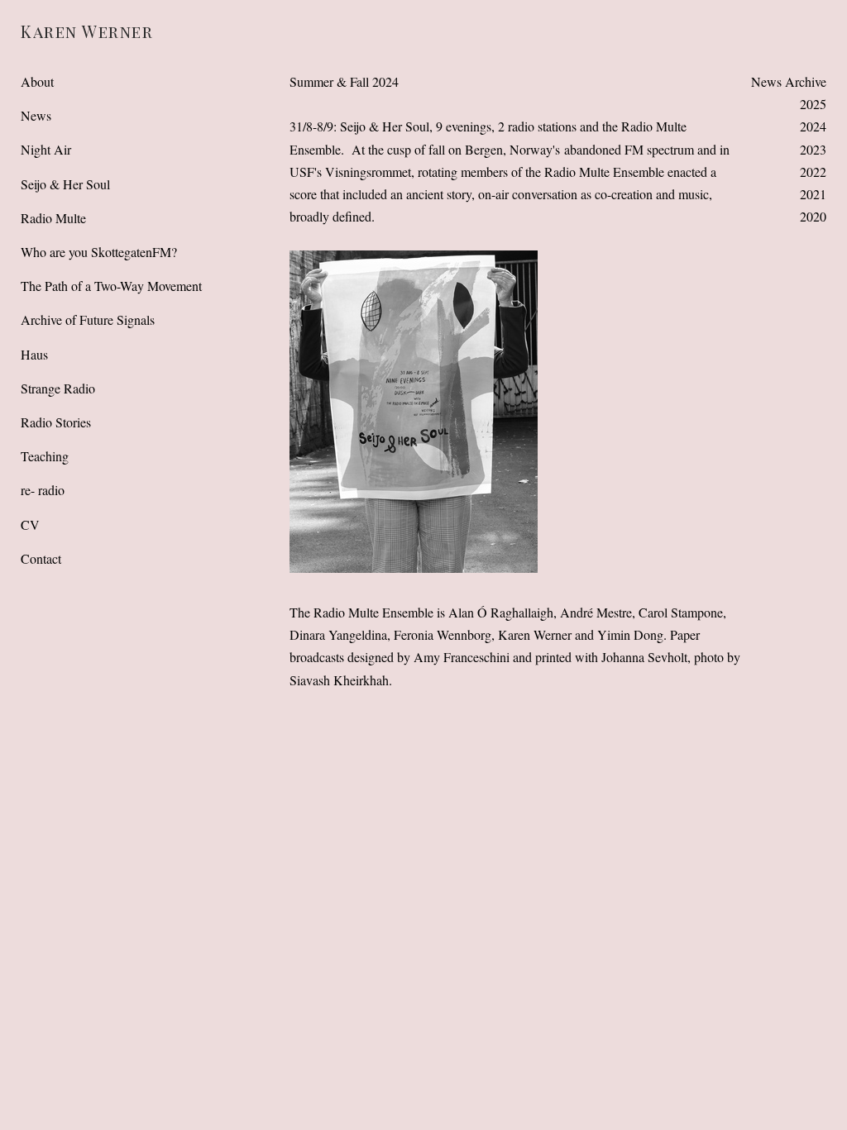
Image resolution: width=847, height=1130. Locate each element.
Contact (41, 558)
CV (30, 524)
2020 (813, 216)
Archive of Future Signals (88, 319)
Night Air (46, 149)
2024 (813, 126)
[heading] (62, 31)
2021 (813, 194)
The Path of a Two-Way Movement (111, 285)
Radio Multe (53, 217)
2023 (813, 149)
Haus (34, 354)
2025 (813, 103)
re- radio (43, 489)
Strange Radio (58, 388)
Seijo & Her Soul (65, 184)
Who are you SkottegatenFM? (99, 251)
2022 (813, 171)
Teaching (45, 456)
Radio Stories (56, 422)
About (37, 81)
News (36, 115)
